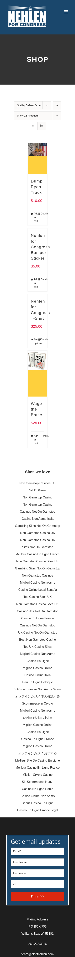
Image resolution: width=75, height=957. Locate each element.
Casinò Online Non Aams (37, 796)
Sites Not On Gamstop (37, 547)
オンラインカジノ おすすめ (37, 753)
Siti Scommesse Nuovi (37, 781)
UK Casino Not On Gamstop (37, 632)
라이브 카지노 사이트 (37, 717)
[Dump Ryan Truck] (38, 158)
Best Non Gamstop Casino (37, 639)
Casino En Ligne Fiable (37, 789)
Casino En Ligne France (37, 618)
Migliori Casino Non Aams (37, 582)
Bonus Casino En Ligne (38, 803)
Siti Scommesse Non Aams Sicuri (37, 689)
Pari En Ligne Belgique (37, 682)
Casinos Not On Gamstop (37, 511)
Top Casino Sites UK (38, 596)
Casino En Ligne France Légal (37, 810)
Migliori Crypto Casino (37, 774)
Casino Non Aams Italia (38, 518)
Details (42, 213)
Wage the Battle (36, 409)
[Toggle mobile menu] (66, 11)
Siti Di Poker (37, 490)
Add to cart (36, 217)
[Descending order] (57, 105)
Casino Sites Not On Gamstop (37, 611)
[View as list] (42, 126)
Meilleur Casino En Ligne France (37, 554)
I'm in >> (37, 896)
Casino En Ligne (37, 661)
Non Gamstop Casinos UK (37, 483)
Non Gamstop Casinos (37, 575)
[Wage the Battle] (38, 374)
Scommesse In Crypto (37, 703)
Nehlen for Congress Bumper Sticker (40, 246)
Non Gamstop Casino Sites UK (37, 561)
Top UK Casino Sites (38, 646)
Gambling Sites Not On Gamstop (37, 525)
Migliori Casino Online (37, 668)
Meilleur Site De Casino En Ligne (37, 760)
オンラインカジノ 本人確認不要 (37, 696)
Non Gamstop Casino (37, 497)
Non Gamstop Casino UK (37, 533)
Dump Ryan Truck (36, 187)
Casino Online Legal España (37, 589)
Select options (36, 341)
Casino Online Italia (37, 675)
